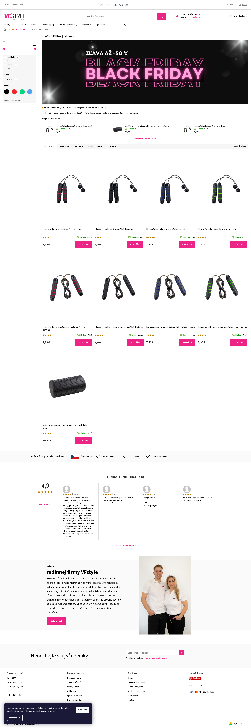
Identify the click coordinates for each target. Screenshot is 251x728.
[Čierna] (6, 91)
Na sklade (12, 57)
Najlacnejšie (64, 146)
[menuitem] (7, 25)
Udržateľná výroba (135, 687)
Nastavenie (14, 717)
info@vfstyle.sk (16, 687)
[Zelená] (22, 91)
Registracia (243, 5)
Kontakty (131, 700)
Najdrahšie (79, 146)
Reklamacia (71, 691)
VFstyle (11, 79)
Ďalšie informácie (47, 711)
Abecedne (112, 146)
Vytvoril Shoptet (240, 724)
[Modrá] (29, 91)
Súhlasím (82, 709)
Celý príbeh (56, 621)
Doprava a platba (18, 5)
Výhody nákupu (73, 687)
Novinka (11, 64)
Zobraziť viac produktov (143, 139)
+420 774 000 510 (16, 678)
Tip (10, 68)
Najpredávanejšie (95, 146)
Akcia (10, 61)
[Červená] (14, 91)
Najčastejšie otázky (75, 700)
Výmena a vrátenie (74, 695)
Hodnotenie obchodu (136, 682)
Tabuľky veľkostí (74, 682)
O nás (7, 5)
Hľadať (161, 16)
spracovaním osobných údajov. (156, 658)
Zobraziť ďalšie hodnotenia (125, 545)
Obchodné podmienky (137, 691)
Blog (28, 5)
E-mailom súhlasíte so (147, 658)
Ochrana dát (133, 695)
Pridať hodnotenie (45, 504)
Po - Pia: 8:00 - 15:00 (14, 682)
